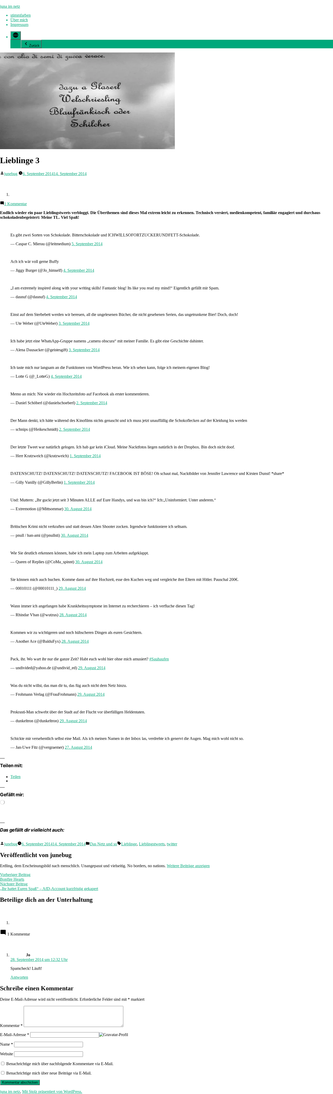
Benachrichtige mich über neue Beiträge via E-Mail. (49, 1073)
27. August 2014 (78, 747)
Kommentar (11, 1025)
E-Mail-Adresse (14, 1034)
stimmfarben (20, 15)
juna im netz (10, 6)
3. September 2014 (74, 323)
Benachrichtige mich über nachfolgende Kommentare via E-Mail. (59, 1064)
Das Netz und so (103, 844)
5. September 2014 (87, 244)
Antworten (19, 977)
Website (6, 1054)
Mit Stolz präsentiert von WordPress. (52, 1091)
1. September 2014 (85, 456)
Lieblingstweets (152, 844)
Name (6, 1044)
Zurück (34, 46)
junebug (10, 173)
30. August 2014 (78, 509)
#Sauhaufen (159, 659)
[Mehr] (15, 35)
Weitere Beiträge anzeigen (188, 866)
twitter (172, 844)
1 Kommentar (15, 204)
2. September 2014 (91, 403)
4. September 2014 (78, 270)
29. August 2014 (72, 588)
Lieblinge (129, 844)
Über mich (19, 20)
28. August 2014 (73, 615)
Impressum (19, 24)
